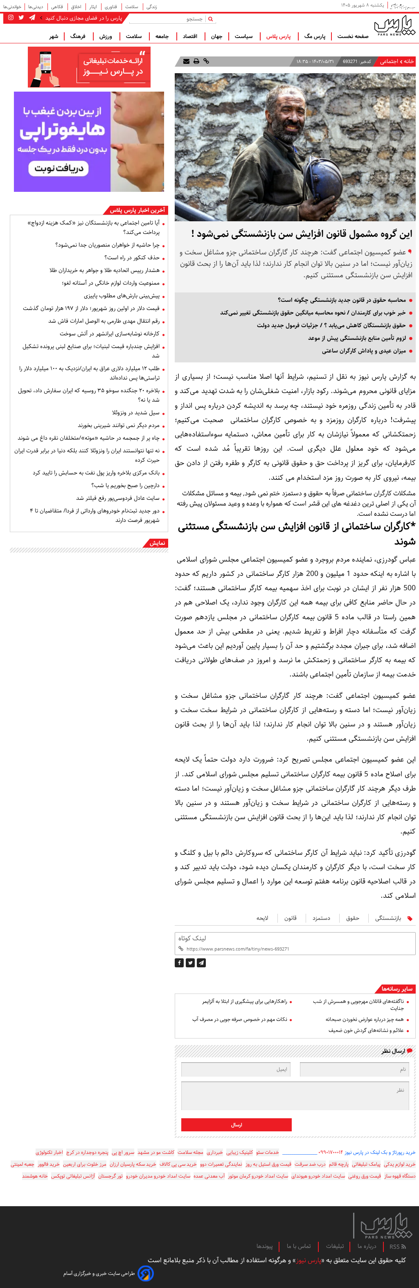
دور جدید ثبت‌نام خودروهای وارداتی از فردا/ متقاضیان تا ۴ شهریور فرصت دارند (95, 515)
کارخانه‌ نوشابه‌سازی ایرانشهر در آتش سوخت (110, 333)
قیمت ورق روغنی (364, 1176)
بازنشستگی (388, 918)
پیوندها (265, 1246)
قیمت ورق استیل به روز (268, 1164)
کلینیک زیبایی (239, 1152)
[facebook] (179, 962)
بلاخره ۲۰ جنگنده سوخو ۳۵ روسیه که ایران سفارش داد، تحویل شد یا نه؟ (89, 395)
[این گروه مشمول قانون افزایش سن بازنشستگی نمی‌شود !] (201, 962)
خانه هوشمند (35, 1176)
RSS (395, 1247)
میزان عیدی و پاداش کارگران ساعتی (364, 350)
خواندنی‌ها (12, 6)
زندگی (151, 6)
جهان (217, 36)
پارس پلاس (279, 36)
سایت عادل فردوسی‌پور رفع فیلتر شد (118, 498)
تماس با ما (299, 1246)
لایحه (262, 918)
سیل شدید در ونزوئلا (136, 412)
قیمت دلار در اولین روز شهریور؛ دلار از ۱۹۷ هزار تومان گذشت (91, 308)
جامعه (163, 36)
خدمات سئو (267, 1152)
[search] (212, 19)
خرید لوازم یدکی (400, 1164)
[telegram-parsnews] (31, 18)
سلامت (132, 6)
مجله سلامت (190, 1152)
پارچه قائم (339, 1164)
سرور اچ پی (123, 1152)
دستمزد (321, 918)
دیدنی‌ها (36, 6)
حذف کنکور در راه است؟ (132, 257)
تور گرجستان (110, 1176)
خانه (409, 61)
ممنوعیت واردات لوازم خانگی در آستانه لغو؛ (111, 283)
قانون (290, 918)
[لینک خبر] (205, 61)
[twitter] (190, 962)
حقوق (352, 918)
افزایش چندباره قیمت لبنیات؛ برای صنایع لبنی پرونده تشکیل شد (91, 351)
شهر (53, 36)
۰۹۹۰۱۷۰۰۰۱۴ (330, 1152)
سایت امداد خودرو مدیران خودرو (158, 1176)
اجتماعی (389, 61)
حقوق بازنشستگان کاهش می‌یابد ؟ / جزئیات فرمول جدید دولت (331, 325)
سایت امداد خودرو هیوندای (318, 1176)
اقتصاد (191, 36)
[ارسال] (186, 61)
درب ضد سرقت (310, 1164)
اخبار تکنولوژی (49, 1152)
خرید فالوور (49, 1164)
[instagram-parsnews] (11, 18)
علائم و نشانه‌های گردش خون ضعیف (366, 1030)
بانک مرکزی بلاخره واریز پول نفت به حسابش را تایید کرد (96, 472)
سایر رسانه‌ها (397, 989)
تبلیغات (335, 1246)
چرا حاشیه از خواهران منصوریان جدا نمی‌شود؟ (107, 245)
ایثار (93, 6)
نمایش (157, 543)
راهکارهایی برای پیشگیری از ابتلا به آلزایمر (244, 1001)
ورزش (106, 36)
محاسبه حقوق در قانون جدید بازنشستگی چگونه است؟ (342, 300)
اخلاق (76, 6)
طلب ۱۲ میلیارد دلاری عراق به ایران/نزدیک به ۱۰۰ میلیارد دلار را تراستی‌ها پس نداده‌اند (89, 373)
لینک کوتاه (192, 938)
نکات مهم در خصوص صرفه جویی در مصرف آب (239, 1019)
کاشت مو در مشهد (155, 1152)
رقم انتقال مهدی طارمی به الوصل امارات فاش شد (104, 321)
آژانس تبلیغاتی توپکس (73, 1176)
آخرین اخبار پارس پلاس (137, 210)
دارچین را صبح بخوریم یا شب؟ (125, 485)
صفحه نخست (353, 36)
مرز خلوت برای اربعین (84, 1164)
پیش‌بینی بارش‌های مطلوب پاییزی (122, 295)
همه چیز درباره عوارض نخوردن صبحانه (365, 1019)
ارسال (236, 1125)
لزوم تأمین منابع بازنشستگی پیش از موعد (357, 338)
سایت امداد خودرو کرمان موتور (258, 1176)
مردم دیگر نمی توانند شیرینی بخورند (119, 425)
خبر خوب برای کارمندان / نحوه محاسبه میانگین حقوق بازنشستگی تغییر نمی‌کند (313, 312)
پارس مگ (314, 36)
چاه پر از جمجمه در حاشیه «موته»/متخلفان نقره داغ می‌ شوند (89, 438)
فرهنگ (78, 36)
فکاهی (57, 6)
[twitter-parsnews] (20, 18)
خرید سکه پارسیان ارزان (133, 1164)
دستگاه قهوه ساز (400, 1176)
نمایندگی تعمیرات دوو (221, 1164)
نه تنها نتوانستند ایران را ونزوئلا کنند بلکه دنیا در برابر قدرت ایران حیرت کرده (87, 455)
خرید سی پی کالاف (178, 1164)
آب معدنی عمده (209, 1176)
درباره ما (367, 1246)
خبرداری (215, 1152)
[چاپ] (195, 61)
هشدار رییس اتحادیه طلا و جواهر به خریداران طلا (105, 270)
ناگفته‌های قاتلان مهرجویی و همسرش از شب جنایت (358, 1005)
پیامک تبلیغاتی (366, 1164)
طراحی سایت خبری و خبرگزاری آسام (99, 1273)
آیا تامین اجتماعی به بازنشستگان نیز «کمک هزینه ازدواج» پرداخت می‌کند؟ (93, 227)
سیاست (244, 36)
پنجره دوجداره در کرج (87, 1152)
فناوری (111, 6)
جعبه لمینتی (22, 1164)
